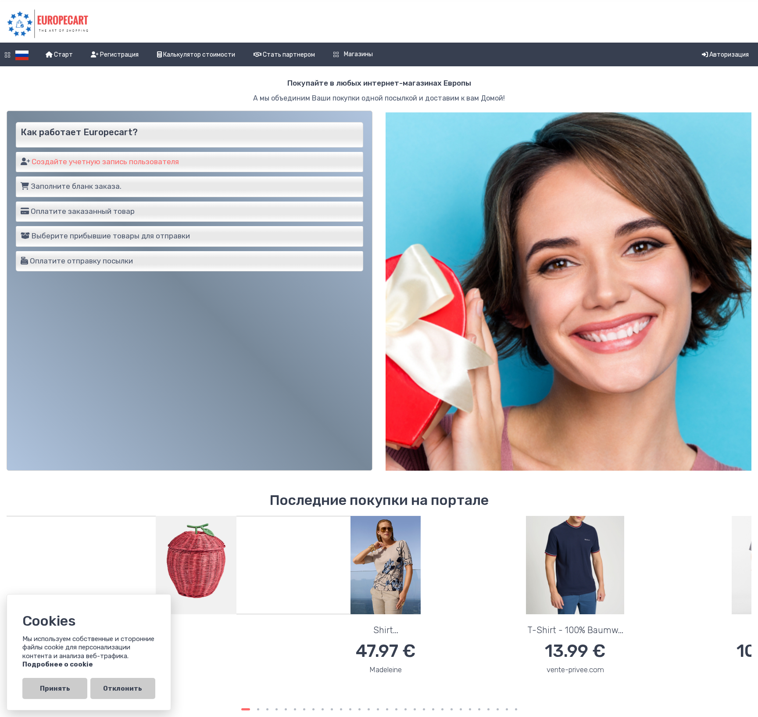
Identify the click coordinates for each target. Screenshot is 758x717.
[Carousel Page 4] (276, 709)
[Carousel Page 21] (433, 709)
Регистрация (119, 54)
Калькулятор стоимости (198, 54)
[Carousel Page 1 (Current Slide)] (245, 709)
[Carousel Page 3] (267, 709)
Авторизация (728, 54)
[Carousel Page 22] (442, 709)
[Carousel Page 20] (424, 709)
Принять (55, 688)
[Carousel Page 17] (396, 709)
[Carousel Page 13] (359, 709)
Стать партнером (288, 54)
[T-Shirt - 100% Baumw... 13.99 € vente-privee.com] (284, 606)
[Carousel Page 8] (313, 709)
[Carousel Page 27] (488, 709)
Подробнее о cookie (57, 664)
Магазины (358, 54)
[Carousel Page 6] (295, 709)
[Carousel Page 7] (304, 709)
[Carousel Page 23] (452, 709)
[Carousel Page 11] (341, 709)
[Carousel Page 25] (470, 709)
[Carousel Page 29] (507, 709)
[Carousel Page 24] (461, 709)
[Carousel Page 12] (350, 709)
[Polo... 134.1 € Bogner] (663, 606)
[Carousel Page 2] (258, 709)
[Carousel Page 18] (405, 709)
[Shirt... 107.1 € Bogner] (474, 606)
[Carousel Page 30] (516, 709)
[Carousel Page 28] (498, 709)
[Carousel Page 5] (286, 709)
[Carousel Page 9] (323, 709)
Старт (63, 54)
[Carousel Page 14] (369, 709)
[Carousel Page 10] (332, 709)
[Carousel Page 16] (387, 709)
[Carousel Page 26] (479, 709)
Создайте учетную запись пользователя (105, 161)
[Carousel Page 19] (415, 709)
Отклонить (122, 688)
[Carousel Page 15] (378, 709)
